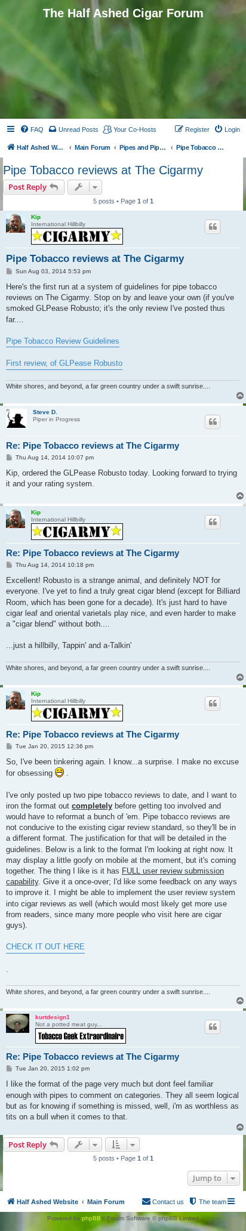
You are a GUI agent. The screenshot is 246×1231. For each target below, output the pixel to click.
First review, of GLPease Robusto (64, 363)
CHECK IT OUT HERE (45, 946)
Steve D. (45, 412)
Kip (36, 217)
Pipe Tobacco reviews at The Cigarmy (103, 170)
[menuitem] (32, 129)
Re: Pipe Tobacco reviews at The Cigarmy (92, 445)
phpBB (91, 1218)
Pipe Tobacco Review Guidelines (62, 341)
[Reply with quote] (212, 227)
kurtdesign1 (52, 1017)
